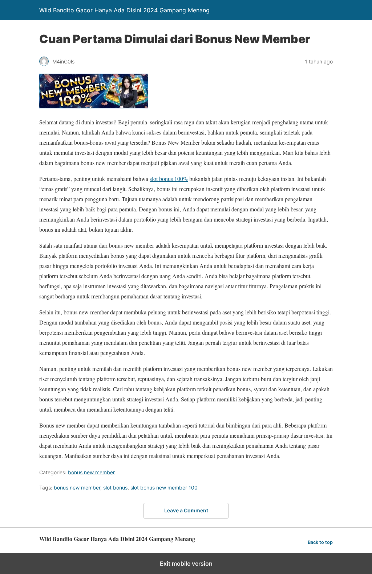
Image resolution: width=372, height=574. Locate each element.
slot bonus (115, 487)
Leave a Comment (186, 510)
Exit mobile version (186, 563)
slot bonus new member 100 (164, 487)
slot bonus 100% (169, 178)
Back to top (320, 542)
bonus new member (91, 472)
